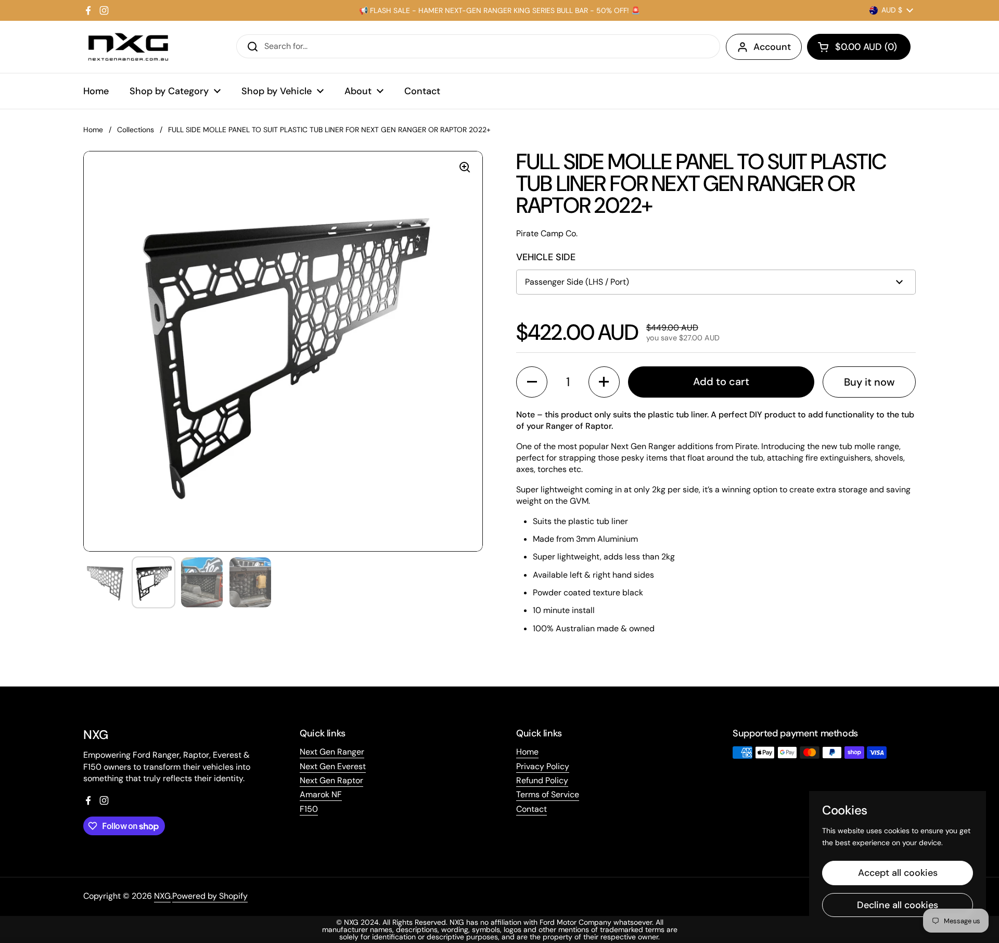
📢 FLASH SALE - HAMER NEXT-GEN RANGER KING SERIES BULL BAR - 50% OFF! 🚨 (499, 10)
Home (93, 129)
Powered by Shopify (210, 895)
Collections (135, 129)
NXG (162, 895)
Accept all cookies (898, 872)
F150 (309, 809)
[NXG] (128, 46)
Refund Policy (542, 780)
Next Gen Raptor (331, 780)
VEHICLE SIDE (545, 257)
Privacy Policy (542, 766)
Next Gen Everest (333, 766)
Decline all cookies (897, 905)
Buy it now (869, 382)
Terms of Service (547, 794)
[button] (859, 47)
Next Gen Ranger (332, 751)
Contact (531, 809)
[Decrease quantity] (531, 382)
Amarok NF (321, 794)
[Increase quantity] (604, 382)
